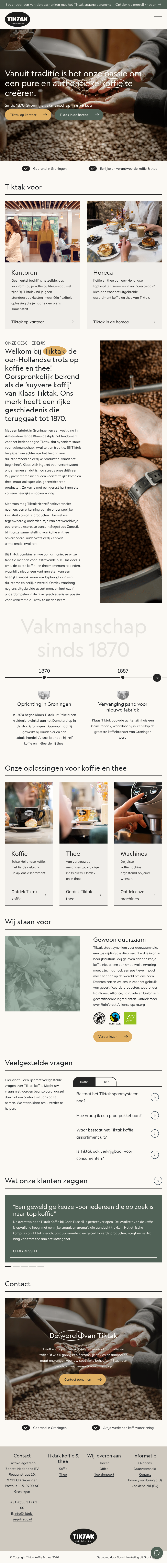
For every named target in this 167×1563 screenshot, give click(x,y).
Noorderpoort (104, 1475)
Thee (63, 1474)
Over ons (145, 1463)
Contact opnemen (77, 1379)
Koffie (63, 1469)
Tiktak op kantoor (23, 115)
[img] (158, 1181)
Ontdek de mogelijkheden (135, 4)
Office (104, 1469)
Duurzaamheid (145, 1469)
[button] (8, 1266)
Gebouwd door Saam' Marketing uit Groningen (127, 1557)
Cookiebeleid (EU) (145, 1486)
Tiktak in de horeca (74, 115)
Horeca (104, 1463)
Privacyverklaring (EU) (145, 1480)
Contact (145, 1475)
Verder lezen (107, 1036)
